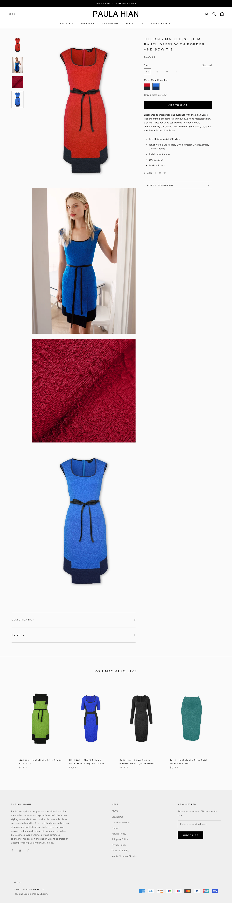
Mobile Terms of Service (124, 856)
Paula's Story (161, 23)
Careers (115, 828)
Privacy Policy (118, 845)
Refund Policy (118, 833)
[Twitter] (160, 173)
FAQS (114, 811)
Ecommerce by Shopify (36, 894)
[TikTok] (28, 850)
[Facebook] (156, 173)
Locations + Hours (121, 822)
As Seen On (110, 23)
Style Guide (135, 23)
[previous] (10, 727)
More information (160, 185)
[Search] (214, 14)
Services (87, 23)
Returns (18, 635)
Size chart (207, 65)
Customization (23, 619)
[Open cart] (222, 14)
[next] (221, 727)
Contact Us (117, 817)
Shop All (67, 23)
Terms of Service (120, 850)
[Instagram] (20, 850)
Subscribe (190, 835)
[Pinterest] (165, 173)
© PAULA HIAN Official (29, 889)
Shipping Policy (119, 839)
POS (16, 894)
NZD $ (12, 14)
